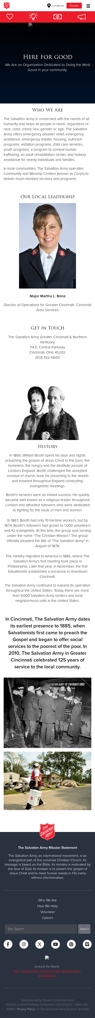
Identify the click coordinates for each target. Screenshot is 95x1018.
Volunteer (47, 912)
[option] (47, 63)
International (47, 975)
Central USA (29, 971)
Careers (47, 918)
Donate (74, 5)
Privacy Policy (26, 1009)
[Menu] (87, 5)
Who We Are (47, 900)
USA (16, 971)
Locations (57, 5)
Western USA (70, 971)
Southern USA (49, 971)
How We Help (47, 906)
